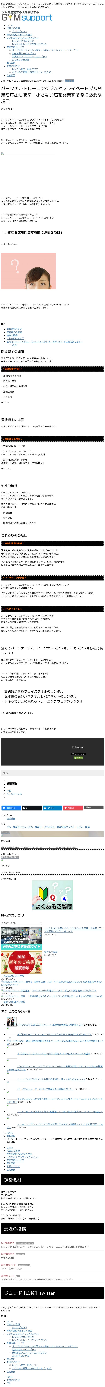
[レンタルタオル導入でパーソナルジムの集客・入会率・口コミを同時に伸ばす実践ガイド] (21, 939)
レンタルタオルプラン (23, 40)
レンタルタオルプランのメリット (23, 1157)
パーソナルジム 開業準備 (52, 827)
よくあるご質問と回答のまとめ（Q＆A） (32, 72)
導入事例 (11, 1163)
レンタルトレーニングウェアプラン (29, 44)
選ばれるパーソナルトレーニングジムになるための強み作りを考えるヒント (54, 1034)
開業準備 (69, 80)
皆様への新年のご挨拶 (14, 1002)
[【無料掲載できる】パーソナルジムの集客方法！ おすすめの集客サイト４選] (13, 996)
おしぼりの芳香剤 (21, 59)
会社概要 (11, 1169)
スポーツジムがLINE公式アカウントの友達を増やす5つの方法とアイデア (37, 1279)
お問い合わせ (13, 1166)
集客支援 (30, 1243)
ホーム (10, 1147)
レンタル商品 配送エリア (25, 69)
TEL (9, 1383)
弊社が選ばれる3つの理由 (19, 1153)
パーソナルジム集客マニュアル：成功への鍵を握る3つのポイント (64, 990)
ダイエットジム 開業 (28, 827)
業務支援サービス (15, 1160)
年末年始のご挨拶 (24, 1265)
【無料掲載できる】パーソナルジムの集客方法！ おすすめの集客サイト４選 (64, 996)
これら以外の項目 (15, 338)
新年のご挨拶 (50, 952)
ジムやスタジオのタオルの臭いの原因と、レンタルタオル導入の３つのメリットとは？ (60, 1111)
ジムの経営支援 (21, 1243)
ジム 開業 (12, 827)
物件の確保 (12, 335)
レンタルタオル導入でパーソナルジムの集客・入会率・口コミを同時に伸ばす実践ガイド (45, 1246)
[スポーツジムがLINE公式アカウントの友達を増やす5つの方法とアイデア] (23, 981)
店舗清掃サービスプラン (24, 53)
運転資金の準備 (14, 332)
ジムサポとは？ (19, 31)
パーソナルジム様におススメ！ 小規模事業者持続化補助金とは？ (50, 1024)
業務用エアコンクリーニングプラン (29, 56)
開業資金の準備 (14, 329)
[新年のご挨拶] (21, 963)
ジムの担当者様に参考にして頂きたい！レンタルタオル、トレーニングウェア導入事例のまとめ (39, 847)
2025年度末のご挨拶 (13, 975)
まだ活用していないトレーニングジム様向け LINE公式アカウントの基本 (53, 1053)
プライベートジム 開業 (78, 827)
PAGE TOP (100, 1342)
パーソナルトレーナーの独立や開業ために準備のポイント (45, 1088)
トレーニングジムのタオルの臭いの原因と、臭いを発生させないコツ (51, 1079)
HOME (10, 1376)
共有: (14, 344)
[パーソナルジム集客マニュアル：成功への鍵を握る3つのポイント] (15, 990)
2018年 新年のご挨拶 (10, 872)
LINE (17, 1276)
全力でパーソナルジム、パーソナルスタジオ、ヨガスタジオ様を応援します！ (45, 341)
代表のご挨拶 (13, 1150)
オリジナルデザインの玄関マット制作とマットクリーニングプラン (45, 50)
